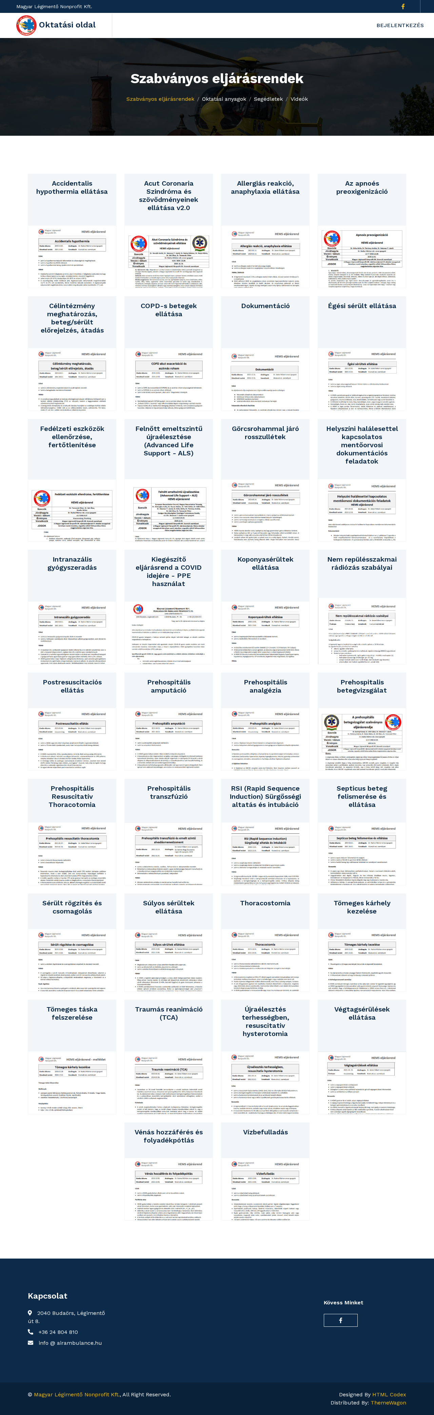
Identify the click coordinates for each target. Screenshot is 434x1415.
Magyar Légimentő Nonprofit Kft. (77, 1394)
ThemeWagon (388, 1402)
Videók (299, 99)
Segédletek (268, 99)
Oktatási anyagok (224, 99)
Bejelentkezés (400, 25)
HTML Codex (389, 1394)
